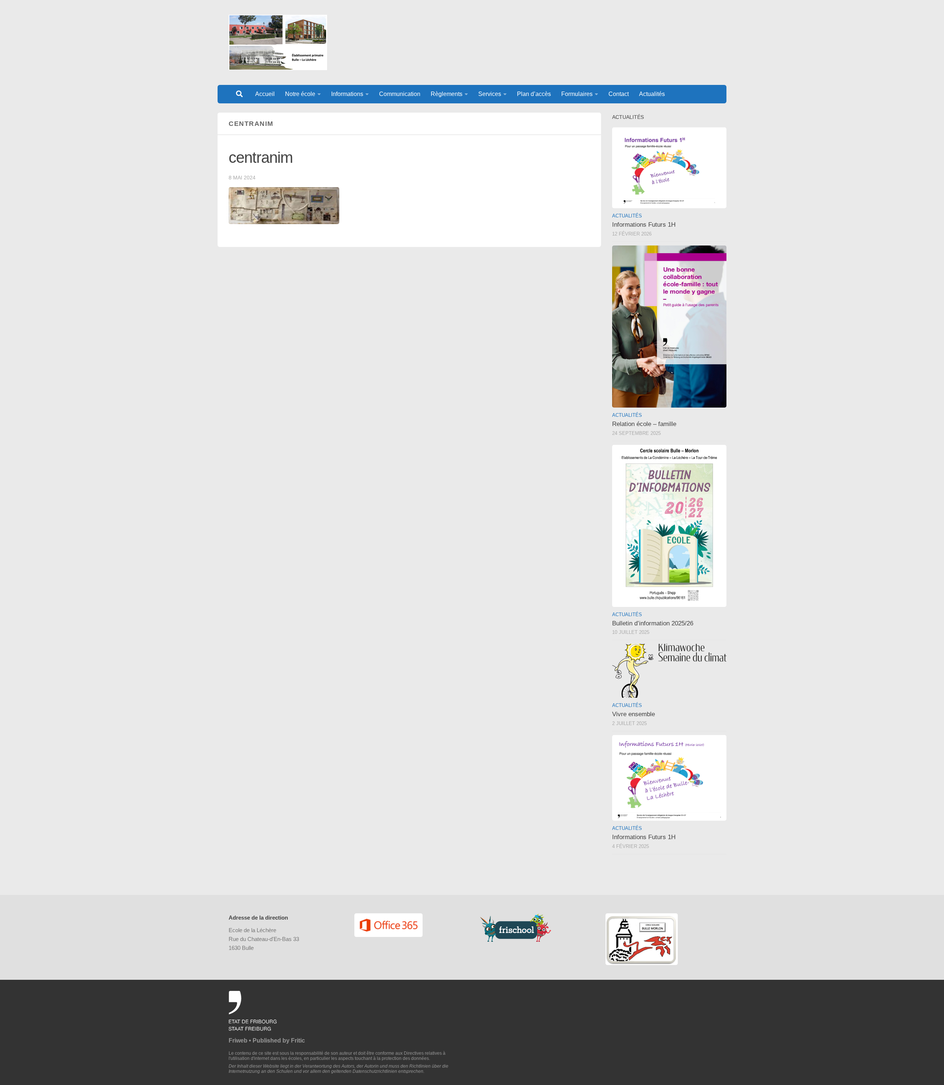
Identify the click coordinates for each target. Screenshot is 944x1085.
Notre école (300, 94)
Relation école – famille (644, 424)
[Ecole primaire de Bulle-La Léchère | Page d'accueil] (278, 42)
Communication (399, 94)
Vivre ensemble (633, 714)
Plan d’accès (534, 94)
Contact (618, 94)
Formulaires (577, 94)
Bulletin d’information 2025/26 (652, 623)
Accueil (265, 94)
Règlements (446, 94)
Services (489, 94)
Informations (347, 94)
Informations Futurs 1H (644, 224)
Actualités (652, 94)
